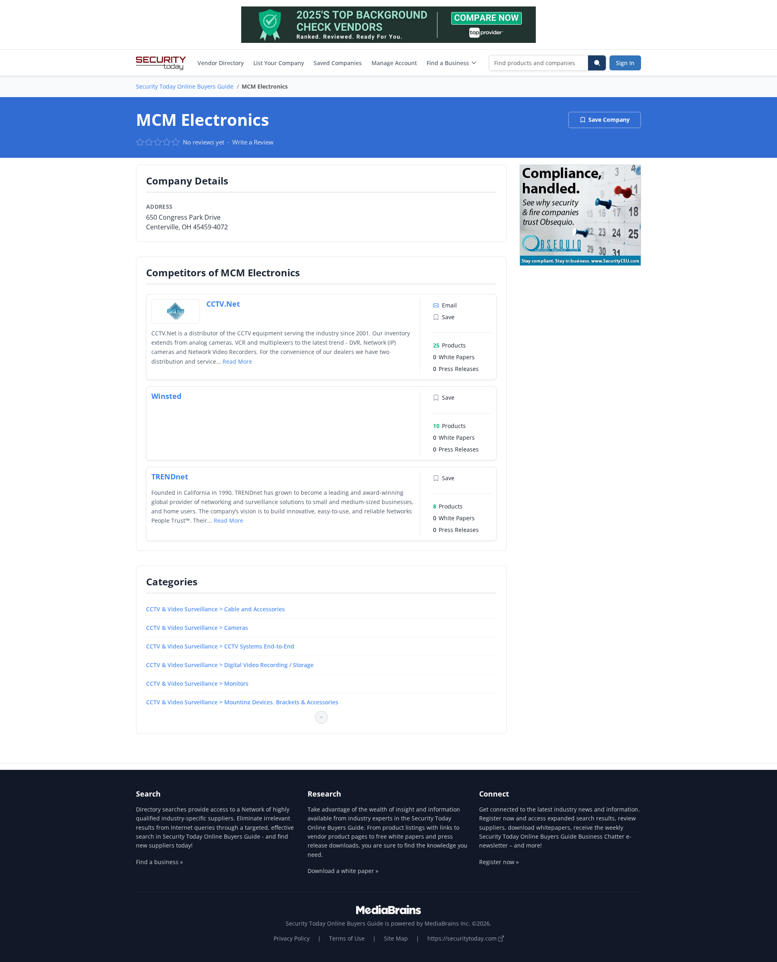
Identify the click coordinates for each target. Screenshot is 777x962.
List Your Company (278, 63)
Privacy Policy (292, 938)
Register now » (499, 862)
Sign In (625, 63)
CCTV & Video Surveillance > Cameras (197, 627)
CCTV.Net (223, 304)
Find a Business (448, 63)
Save (448, 317)
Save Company (609, 119)
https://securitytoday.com (462, 938)
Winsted (166, 396)
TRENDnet (169, 476)
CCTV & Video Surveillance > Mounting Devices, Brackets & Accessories (242, 702)
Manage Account (394, 63)
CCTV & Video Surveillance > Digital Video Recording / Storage (230, 665)
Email (449, 305)
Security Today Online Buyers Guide (185, 86)
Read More (237, 361)
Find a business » (159, 862)
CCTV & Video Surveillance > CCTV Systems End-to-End (220, 646)
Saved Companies (338, 63)
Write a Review (253, 142)
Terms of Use (347, 938)
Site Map (396, 938)
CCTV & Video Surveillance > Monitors (197, 683)
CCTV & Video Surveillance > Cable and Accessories (215, 609)
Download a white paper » (343, 871)
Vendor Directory (220, 63)
